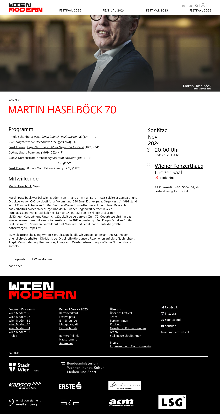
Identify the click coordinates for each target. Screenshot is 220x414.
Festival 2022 (200, 10)
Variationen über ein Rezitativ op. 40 (58, 136)
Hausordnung (68, 339)
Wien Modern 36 (19, 320)
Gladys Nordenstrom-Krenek (27, 157)
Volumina (34, 152)
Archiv (13, 335)
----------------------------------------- (33, 163)
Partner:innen (119, 320)
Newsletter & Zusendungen (128, 328)
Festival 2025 (70, 10)
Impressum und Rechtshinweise (130, 346)
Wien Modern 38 (19, 313)
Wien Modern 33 (19, 332)
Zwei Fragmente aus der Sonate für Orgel (35, 142)
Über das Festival (121, 313)
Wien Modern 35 (19, 324)
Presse (114, 342)
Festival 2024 (114, 10)
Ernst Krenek (17, 147)
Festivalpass (67, 316)
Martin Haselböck (20, 186)
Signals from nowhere (62, 157)
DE (184, 6)
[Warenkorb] (209, 5)
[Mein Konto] (203, 5)
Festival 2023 (157, 10)
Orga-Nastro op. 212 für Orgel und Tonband (55, 147)
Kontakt (115, 324)
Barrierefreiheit (69, 335)
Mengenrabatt (68, 324)
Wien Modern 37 (19, 316)
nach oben (16, 266)
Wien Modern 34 (19, 328)
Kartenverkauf (68, 313)
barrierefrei (167, 177)
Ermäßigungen (69, 320)
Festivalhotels (68, 328)
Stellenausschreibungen (125, 335)
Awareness (66, 343)
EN (190, 6)
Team (113, 316)
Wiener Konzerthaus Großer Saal (179, 169)
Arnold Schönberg (20, 136)
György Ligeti (17, 152)
